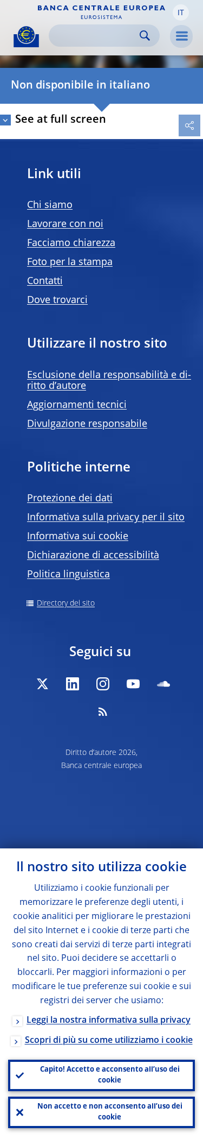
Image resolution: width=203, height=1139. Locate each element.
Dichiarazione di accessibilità (93, 556)
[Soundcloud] (163, 684)
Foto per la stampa (70, 262)
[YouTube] (133, 684)
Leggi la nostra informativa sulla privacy (109, 1020)
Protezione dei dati (70, 499)
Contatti (45, 281)
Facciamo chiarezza (71, 243)
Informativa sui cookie (77, 537)
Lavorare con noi (65, 224)
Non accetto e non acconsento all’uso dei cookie (109, 1112)
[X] (42, 684)
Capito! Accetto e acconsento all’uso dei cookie (110, 1075)
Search (145, 35)
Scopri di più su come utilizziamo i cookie (109, 1040)
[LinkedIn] (73, 684)
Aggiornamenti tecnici (77, 405)
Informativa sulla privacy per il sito (106, 518)
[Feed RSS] (103, 711)
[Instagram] (103, 684)
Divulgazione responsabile (87, 424)
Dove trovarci (57, 300)
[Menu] (181, 36)
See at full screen (60, 120)
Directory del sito (66, 603)
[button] (181, 12)
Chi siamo (50, 205)
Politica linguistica (68, 575)
